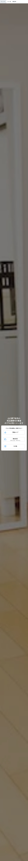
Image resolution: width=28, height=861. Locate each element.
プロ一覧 (9, 1)
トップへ (3, 1)
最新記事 (14, 1)
